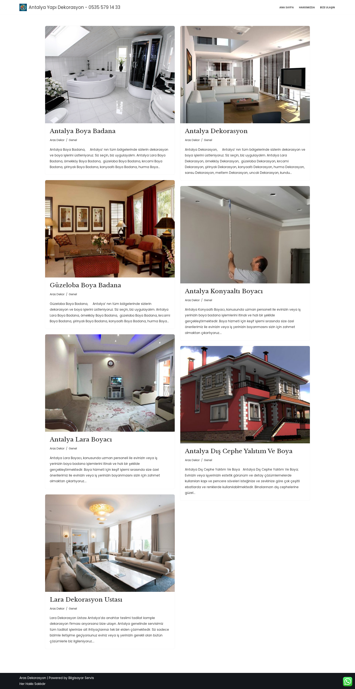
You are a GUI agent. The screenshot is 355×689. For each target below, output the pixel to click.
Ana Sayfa (286, 7)
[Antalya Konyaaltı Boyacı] (245, 234)
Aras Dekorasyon (32, 678)
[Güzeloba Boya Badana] (110, 228)
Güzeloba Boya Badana (85, 285)
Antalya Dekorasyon (216, 131)
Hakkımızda (307, 7)
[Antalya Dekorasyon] (245, 74)
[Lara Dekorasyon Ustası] (110, 543)
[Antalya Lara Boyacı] (110, 383)
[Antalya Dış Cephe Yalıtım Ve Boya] (245, 394)
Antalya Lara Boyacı (81, 439)
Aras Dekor (57, 140)
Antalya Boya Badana (83, 131)
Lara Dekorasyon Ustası (86, 599)
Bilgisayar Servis (81, 678)
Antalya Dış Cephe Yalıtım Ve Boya (239, 451)
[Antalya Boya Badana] (110, 74)
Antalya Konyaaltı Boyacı (224, 291)
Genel (73, 140)
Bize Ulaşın (327, 7)
